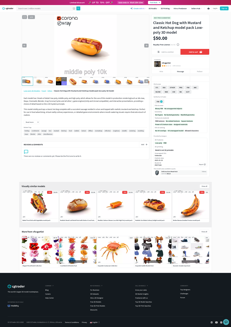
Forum (182, 297)
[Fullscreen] (24, 17)
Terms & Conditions (72, 322)
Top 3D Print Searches (143, 306)
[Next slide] (146, 45)
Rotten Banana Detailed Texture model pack (186, 220)
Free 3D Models (95, 302)
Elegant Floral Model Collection (32, 266)
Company (48, 286)
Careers (48, 294)
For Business (94, 290)
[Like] (161, 79)
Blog (46, 290)
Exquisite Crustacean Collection (107, 266)
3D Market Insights (141, 294)
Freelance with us (141, 298)
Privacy (84, 322)
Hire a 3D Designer (96, 298)
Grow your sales (141, 290)
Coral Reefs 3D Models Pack (68, 266)
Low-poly (158, 143)
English (94, 322)
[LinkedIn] (212, 322)
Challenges (184, 293)
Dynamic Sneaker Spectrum (181, 266)
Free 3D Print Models (97, 306)
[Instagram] (221, 322)
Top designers (185, 290)
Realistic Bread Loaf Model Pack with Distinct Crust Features (78, 220)
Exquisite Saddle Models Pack (144, 266)
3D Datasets (94, 294)
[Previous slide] (24, 45)
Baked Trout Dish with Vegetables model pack (36, 220)
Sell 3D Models (140, 286)
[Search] (78, 8)
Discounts (93, 310)
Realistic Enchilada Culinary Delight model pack (149, 220)
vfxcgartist (166, 63)
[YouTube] (216, 322)
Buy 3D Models (95, 286)
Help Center (49, 298)
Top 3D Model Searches (143, 302)
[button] (74, 8)
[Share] (199, 79)
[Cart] (208, 8)
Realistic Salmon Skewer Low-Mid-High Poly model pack (115, 220)
